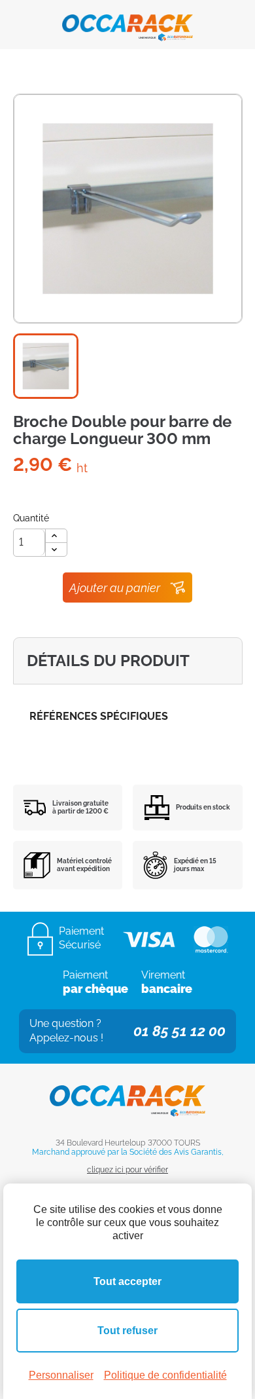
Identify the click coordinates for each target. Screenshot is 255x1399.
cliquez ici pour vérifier (127, 1169)
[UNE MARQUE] (127, 23)
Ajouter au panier (114, 588)
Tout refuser (127, 1330)
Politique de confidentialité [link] (165, 1375)
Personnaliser (61, 1375)
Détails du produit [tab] (108, 660)
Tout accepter (128, 1281)
